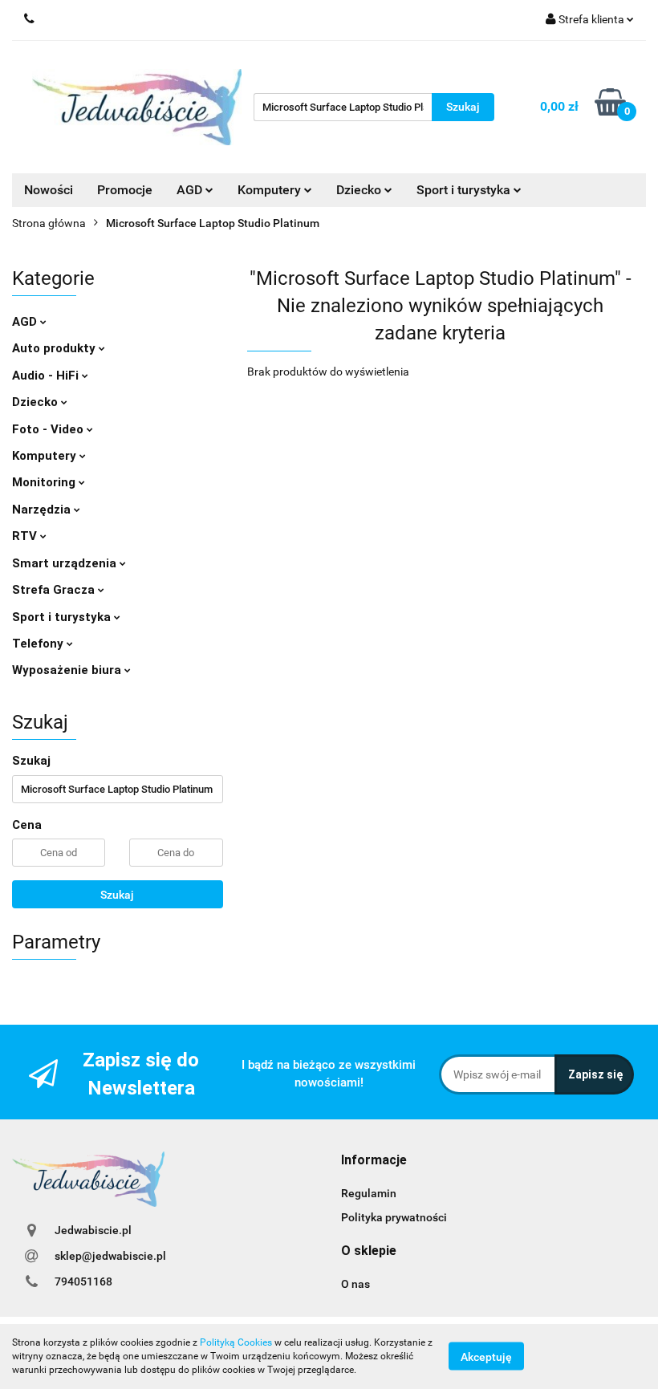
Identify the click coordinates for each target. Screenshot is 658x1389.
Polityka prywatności (394, 1217)
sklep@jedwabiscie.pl (110, 1255)
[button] (374, 1160)
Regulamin (368, 1193)
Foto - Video (49, 429)
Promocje (124, 189)
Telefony (39, 643)
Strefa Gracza (55, 590)
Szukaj (117, 894)
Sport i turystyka (63, 617)
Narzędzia (43, 509)
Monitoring (45, 482)
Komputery (45, 456)
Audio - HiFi (47, 375)
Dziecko (360, 189)
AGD (191, 189)
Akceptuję (486, 1356)
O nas (355, 1283)
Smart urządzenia (66, 563)
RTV (26, 536)
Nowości (48, 189)
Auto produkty (55, 348)
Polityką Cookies (236, 1342)
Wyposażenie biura (68, 670)
